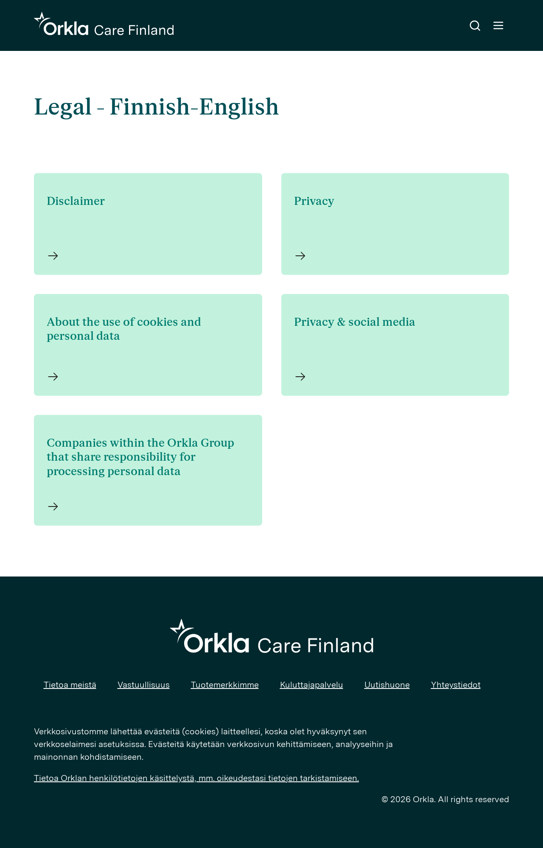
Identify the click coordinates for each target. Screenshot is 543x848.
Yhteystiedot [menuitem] (456, 685)
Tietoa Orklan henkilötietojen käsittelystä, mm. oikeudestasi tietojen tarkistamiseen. (196, 778)
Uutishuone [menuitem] (387, 685)
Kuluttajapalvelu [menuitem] (311, 685)
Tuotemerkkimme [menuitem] (225, 685)
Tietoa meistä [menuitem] (70, 685)
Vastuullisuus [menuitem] (144, 685)
